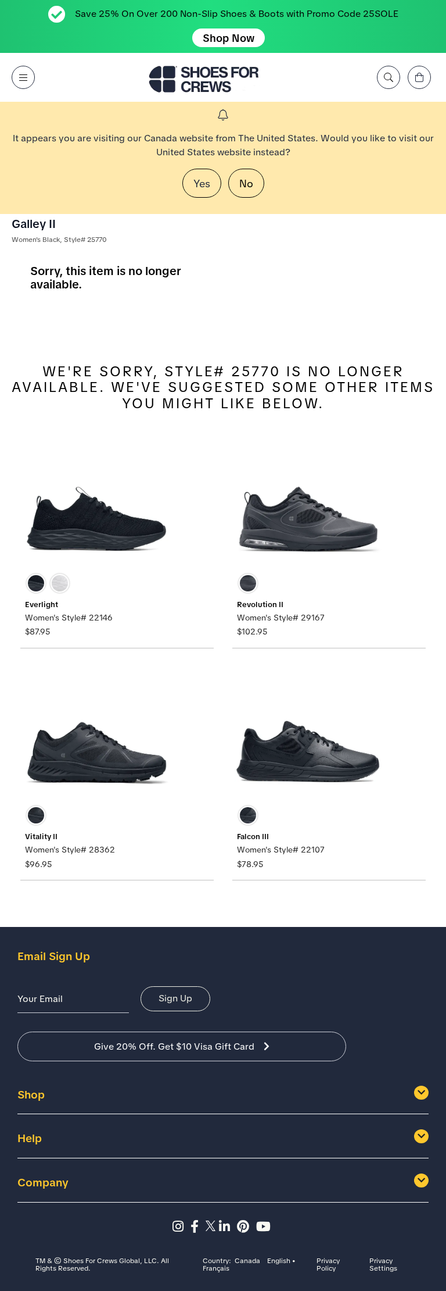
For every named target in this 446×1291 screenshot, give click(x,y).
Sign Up (175, 998)
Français (216, 1269)
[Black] (36, 583)
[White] (59, 583)
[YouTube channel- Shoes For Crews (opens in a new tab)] (265, 1226)
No (246, 183)
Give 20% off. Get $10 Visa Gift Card (174, 1046)
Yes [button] (201, 183)
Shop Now (228, 38)
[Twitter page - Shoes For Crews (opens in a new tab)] (212, 1226)
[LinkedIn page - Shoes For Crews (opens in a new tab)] (228, 1226)
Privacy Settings (383, 1265)
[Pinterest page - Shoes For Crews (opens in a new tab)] (246, 1226)
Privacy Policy (328, 1265)
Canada (247, 1261)
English (278, 1261)
